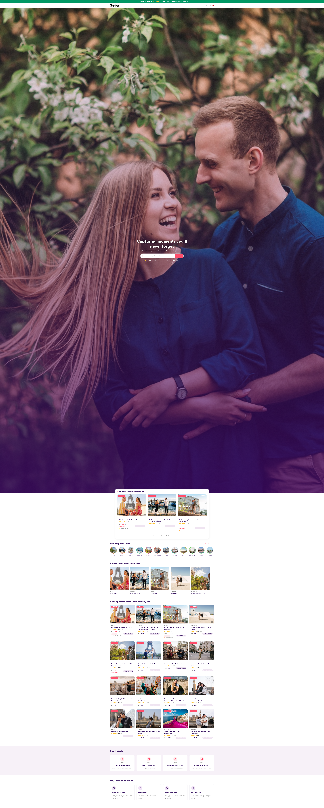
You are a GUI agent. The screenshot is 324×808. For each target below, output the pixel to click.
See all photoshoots (206, 602)
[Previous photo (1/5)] (119, 505)
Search (179, 256)
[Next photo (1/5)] (144, 505)
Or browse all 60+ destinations (162, 535)
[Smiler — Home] (115, 5)
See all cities (208, 544)
